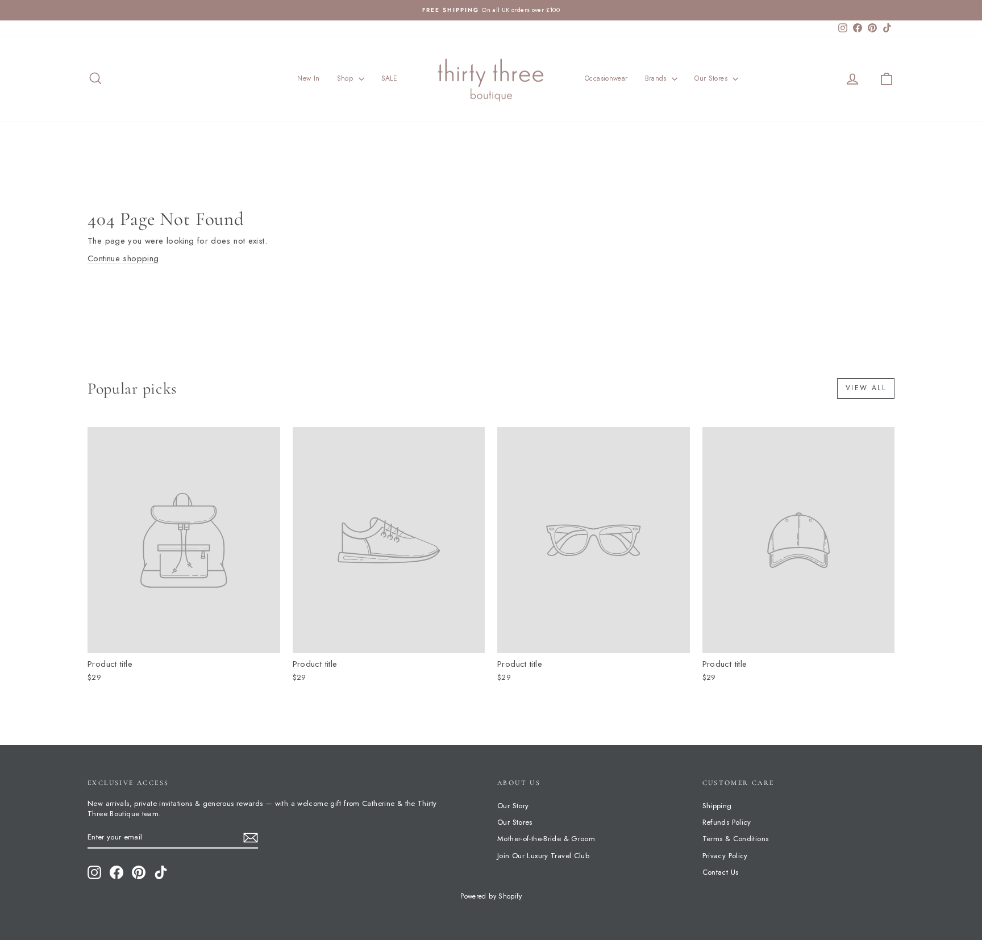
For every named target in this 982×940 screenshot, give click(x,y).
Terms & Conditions (735, 838)
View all (866, 388)
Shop (346, 78)
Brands (657, 78)
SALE (389, 78)
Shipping (717, 805)
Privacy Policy (725, 855)
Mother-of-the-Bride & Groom (546, 838)
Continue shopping (123, 258)
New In (308, 78)
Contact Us (720, 872)
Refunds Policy (726, 822)
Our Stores (712, 78)
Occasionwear (606, 78)
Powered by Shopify (491, 896)
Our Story (513, 805)
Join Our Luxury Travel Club (543, 855)
